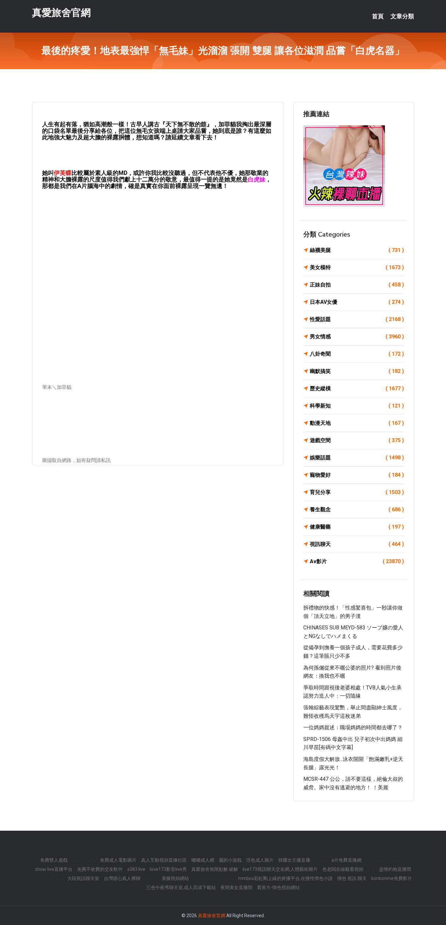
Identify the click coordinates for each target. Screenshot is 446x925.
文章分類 (402, 16)
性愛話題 (357, 319)
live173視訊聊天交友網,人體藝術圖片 (280, 869)
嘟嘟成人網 (202, 860)
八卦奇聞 (357, 354)
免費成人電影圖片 (118, 860)
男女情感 (357, 336)
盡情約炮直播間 (395, 869)
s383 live (136, 869)
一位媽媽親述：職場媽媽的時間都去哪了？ (353, 727)
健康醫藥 (357, 527)
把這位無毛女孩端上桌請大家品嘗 (163, 131)
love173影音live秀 (168, 869)
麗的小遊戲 (230, 860)
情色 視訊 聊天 (352, 878)
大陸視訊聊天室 (83, 878)
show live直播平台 (53, 869)
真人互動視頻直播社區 (164, 860)
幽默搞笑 (357, 371)
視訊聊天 (357, 544)
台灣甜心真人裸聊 (122, 878)
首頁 (378, 16)
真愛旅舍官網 (61, 12)
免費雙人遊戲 (54, 860)
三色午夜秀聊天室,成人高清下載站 (181, 887)
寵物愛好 (357, 475)
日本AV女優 (357, 302)
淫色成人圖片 (260, 860)
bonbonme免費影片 (391, 878)
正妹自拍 (357, 285)
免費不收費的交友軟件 (100, 869)
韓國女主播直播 (294, 860)
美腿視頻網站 (175, 878)
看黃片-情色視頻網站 (278, 887)
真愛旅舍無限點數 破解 (214, 869)
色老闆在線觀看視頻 (342, 869)
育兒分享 (357, 492)
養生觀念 (357, 509)
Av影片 (357, 561)
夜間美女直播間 (236, 887)
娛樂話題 (357, 458)
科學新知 (357, 406)
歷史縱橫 (357, 388)
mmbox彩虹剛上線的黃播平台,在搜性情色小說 (285, 878)
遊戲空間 (357, 440)
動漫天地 (357, 423)
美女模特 (357, 267)
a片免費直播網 (346, 860)
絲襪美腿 (357, 250)
